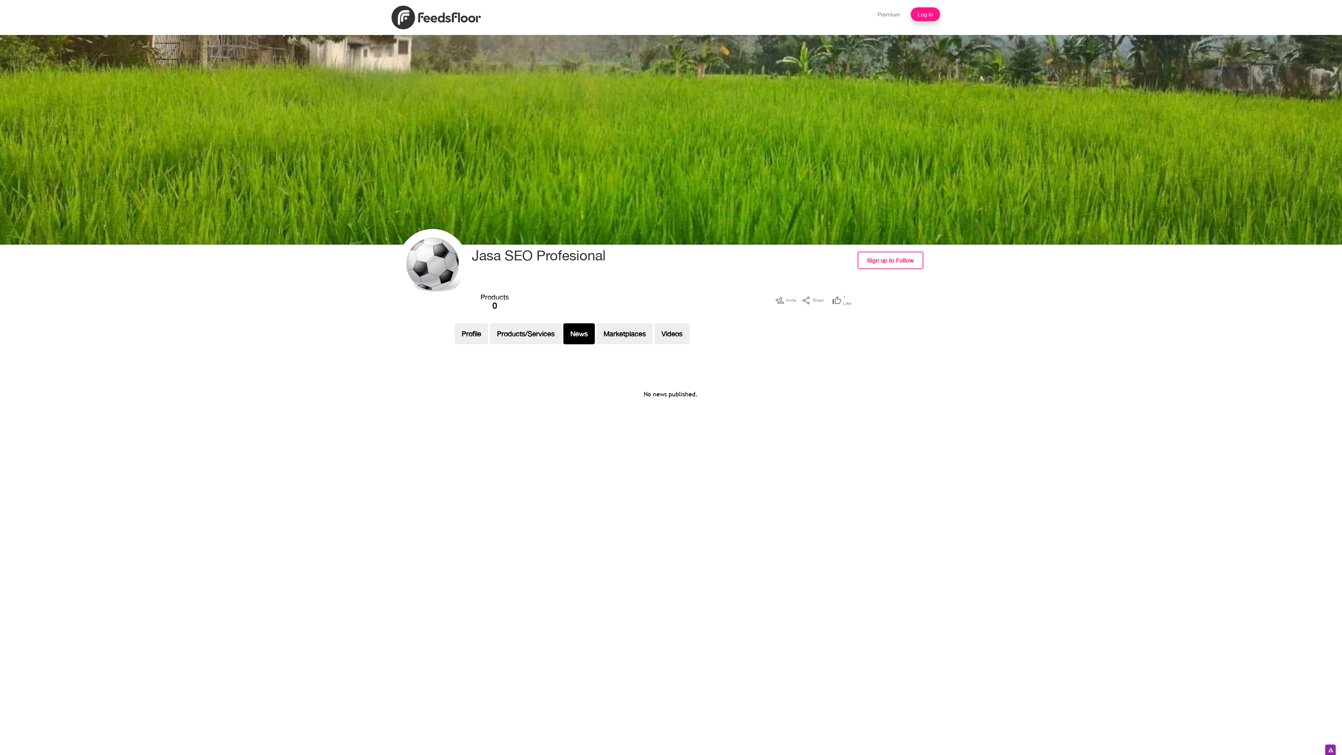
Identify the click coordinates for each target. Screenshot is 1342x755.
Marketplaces (625, 334)
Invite (791, 300)
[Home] (436, 16)
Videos (672, 334)
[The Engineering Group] (432, 263)
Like (847, 300)
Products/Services (526, 334)
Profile (471, 334)
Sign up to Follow (890, 260)
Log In (925, 14)
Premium (889, 14)
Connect (939, 265)
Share (818, 300)
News (579, 334)
